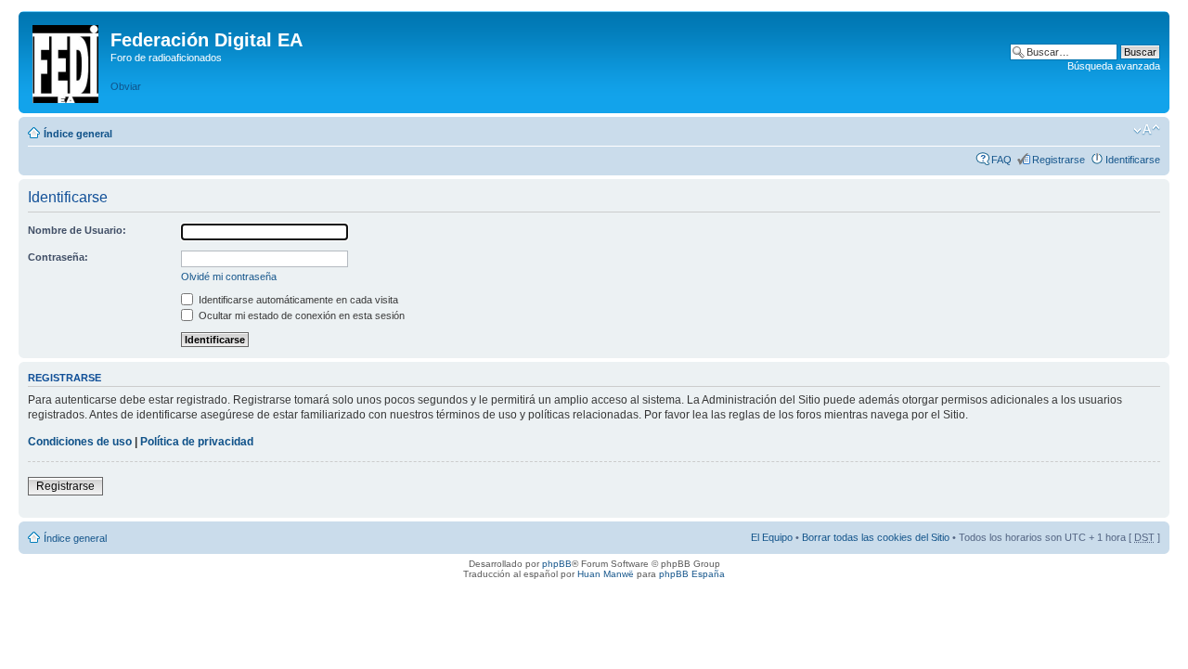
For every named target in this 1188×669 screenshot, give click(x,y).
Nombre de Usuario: (77, 230)
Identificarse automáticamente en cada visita (297, 299)
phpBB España (692, 574)
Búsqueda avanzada (1113, 65)
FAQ (1001, 159)
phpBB (557, 564)
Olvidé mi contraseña (229, 276)
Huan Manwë (605, 574)
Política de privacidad (196, 441)
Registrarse (1058, 159)
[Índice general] (66, 60)
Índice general (78, 133)
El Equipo (772, 537)
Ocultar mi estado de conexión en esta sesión (300, 315)
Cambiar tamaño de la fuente (1146, 130)
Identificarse (1132, 159)
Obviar (125, 86)
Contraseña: (58, 257)
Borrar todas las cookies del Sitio (875, 537)
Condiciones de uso (80, 441)
